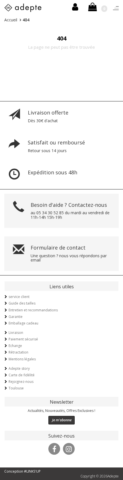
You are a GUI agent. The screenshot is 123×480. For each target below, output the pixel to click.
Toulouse (16, 388)
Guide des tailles (22, 303)
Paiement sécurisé (23, 339)
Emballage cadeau (23, 323)
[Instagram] (69, 448)
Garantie (16, 316)
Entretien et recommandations (33, 310)
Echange (15, 345)
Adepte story (19, 368)
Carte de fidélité (22, 375)
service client (19, 296)
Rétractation (18, 352)
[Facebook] (54, 448)
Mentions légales (22, 359)
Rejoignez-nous (21, 381)
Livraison (16, 332)
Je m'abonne (62, 420)
